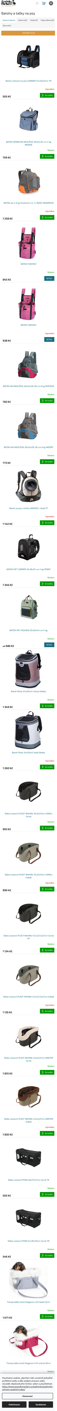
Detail (49, 278)
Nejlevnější (22, 20)
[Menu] (51, 3)
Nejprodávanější (47, 20)
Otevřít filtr (28, 33)
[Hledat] (37, 3)
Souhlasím (41, 1404)
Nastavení (27, 1396)
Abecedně (7, 25)
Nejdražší (34, 20)
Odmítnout (14, 1404)
